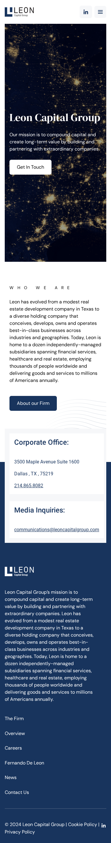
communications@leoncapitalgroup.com (56, 529)
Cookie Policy (82, 824)
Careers (13, 748)
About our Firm (33, 403)
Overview (15, 733)
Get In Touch (30, 167)
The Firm (14, 718)
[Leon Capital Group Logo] (19, 12)
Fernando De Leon (24, 763)
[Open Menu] (100, 12)
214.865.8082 (28, 485)
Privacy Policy (20, 832)
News (11, 777)
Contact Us (17, 792)
